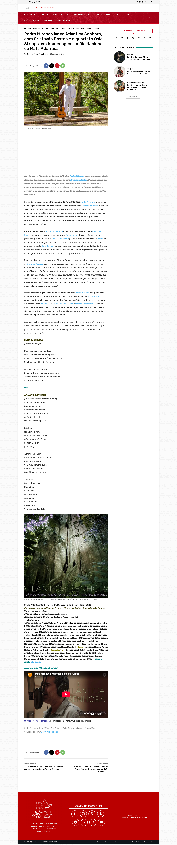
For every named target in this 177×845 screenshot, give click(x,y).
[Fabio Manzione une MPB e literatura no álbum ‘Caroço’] (119, 71)
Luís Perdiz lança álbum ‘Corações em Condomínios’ (139, 58)
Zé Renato (46, 304)
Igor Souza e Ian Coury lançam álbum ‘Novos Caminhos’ (137, 87)
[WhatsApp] (148, 1)
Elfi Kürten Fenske (49, 732)
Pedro (100, 238)
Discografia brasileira (43, 29)
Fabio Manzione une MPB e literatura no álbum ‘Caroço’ (139, 73)
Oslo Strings (47, 246)
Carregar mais (132, 97)
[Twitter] (91, 813)
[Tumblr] (142, 1)
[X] (145, 1)
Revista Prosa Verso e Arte (37, 54)
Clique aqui (36, 662)
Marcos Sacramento (85, 304)
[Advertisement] (66, 153)
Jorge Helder (72, 235)
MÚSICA (27, 29)
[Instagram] (136, 1)
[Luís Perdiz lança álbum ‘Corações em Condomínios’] (119, 57)
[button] (150, 17)
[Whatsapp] (139, 38)
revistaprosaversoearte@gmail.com (133, 817)
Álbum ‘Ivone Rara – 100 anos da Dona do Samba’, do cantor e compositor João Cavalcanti (90, 769)
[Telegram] (139, 1)
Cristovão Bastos (78, 180)
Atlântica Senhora (54, 231)
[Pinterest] (57, 65)
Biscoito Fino (93, 296)
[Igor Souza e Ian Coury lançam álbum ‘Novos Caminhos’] (119, 86)
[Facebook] (134, 1)
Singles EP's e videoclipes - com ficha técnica (77, 29)
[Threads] (151, 1)
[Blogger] (144, 38)
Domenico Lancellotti (63, 304)
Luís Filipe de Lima (60, 238)
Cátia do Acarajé (35, 264)
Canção (130, 54)
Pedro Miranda (77, 176)
